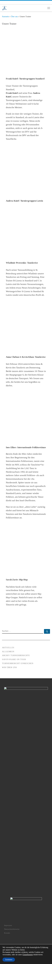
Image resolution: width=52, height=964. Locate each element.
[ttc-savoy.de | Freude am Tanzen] (4, 7)
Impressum (8, 925)
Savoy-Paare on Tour (14, 659)
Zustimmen (8, 960)
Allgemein (8, 652)
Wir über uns (9, 667)
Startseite (5, 17)
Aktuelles (8, 648)
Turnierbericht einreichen (17, 663)
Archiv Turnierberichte (16, 655)
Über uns (14, 17)
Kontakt (7, 933)
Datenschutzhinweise (11, 929)
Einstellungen (28, 955)
